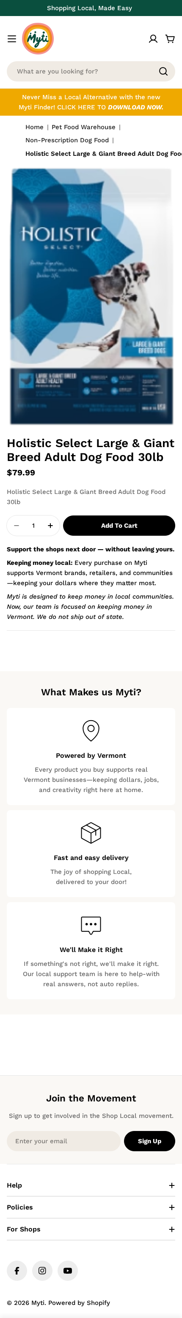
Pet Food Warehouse (84, 127)
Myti (37, 1303)
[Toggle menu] (12, 39)
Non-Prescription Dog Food (67, 140)
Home (34, 127)
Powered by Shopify (79, 1303)
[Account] (153, 39)
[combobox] (91, 71)
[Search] (163, 71)
